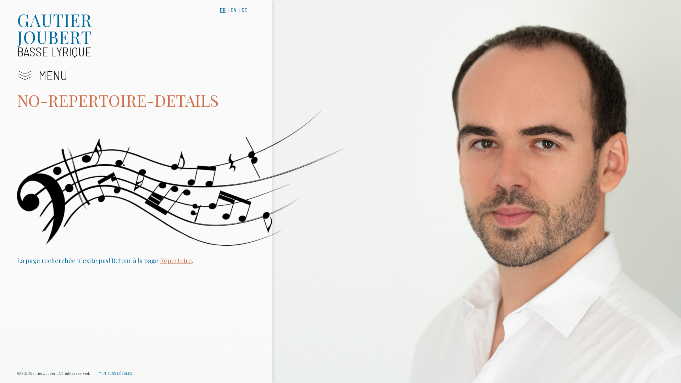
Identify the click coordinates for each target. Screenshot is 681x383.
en (234, 9)
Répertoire (176, 260)
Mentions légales (115, 373)
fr (223, 9)
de (244, 9)
